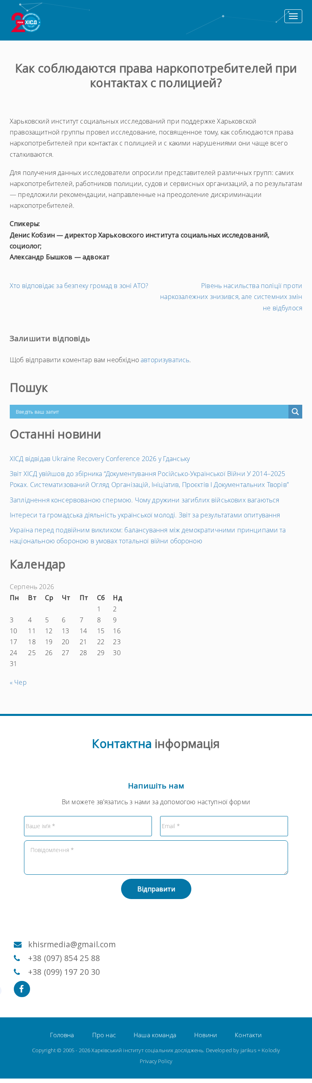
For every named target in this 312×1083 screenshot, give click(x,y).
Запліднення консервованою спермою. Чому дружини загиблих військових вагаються (144, 500)
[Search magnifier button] (295, 412)
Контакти (248, 1035)
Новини (205, 1035)
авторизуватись (165, 359)
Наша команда (155, 1035)
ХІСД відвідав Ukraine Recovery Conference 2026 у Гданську (100, 458)
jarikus (248, 1050)
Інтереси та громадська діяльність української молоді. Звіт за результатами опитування (145, 515)
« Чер (18, 682)
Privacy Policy (156, 1061)
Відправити (156, 888)
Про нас (104, 1035)
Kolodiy (271, 1050)
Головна (62, 1035)
